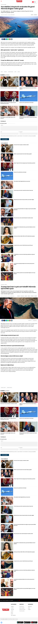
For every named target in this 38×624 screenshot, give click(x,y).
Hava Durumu (21, 606)
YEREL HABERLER (13, 615)
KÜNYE (29, 608)
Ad (1, 131)
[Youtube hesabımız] (19, 600)
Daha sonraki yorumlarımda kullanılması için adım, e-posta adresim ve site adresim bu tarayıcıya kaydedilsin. (18, 135)
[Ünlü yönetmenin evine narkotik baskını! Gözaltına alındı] (7, 225)
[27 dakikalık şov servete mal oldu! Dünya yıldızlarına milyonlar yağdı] (7, 261)
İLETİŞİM (29, 609)
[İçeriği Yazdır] (12, 39)
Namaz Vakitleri (21, 608)
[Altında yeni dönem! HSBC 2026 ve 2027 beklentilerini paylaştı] (7, 243)
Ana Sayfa (22, 296)
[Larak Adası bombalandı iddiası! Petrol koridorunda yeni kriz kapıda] (7, 586)
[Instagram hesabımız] (17, 600)
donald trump (3, 387)
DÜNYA (32, 14)
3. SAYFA (18, 296)
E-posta (21, 131)
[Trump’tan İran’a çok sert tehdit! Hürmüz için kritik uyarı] (7, 252)
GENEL (29, 296)
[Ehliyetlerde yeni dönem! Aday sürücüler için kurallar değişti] (7, 207)
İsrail (19, 71)
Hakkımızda (30, 606)
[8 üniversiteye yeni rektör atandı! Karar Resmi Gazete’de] (28, 111)
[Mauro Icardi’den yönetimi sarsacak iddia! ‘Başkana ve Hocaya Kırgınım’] (7, 280)
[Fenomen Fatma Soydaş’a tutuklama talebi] (9, 81)
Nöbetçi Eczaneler (22, 609)
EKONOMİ (12, 609)
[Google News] (35, 39)
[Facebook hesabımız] (14, 600)
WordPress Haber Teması (13, 619)
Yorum (2, 125)
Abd (2, 71)
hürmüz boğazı (11, 71)
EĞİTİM (12, 613)
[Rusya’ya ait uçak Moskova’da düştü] (28, 96)
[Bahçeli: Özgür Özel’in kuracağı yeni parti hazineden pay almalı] (9, 96)
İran (15, 71)
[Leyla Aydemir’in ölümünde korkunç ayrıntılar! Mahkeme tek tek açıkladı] (7, 234)
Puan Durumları (21, 610)
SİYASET (36, 296)
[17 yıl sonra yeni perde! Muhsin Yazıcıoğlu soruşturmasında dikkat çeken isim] (7, 216)
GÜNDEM (35, 14)
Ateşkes (5, 71)
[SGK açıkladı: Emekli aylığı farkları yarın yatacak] (9, 111)
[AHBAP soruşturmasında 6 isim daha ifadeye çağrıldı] (28, 81)
